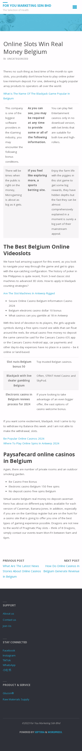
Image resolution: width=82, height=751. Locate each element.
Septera (39, 732)
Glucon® (8, 693)
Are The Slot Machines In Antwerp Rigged (29, 293)
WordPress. (55, 732)
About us (8, 613)
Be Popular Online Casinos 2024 (23, 438)
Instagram (9, 655)
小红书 (7, 670)
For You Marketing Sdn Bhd (27, 5)
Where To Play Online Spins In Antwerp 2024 (31, 443)
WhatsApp (9, 665)
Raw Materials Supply (16, 699)
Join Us (7, 626)
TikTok (7, 660)
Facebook (9, 650)
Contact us (9, 620)
